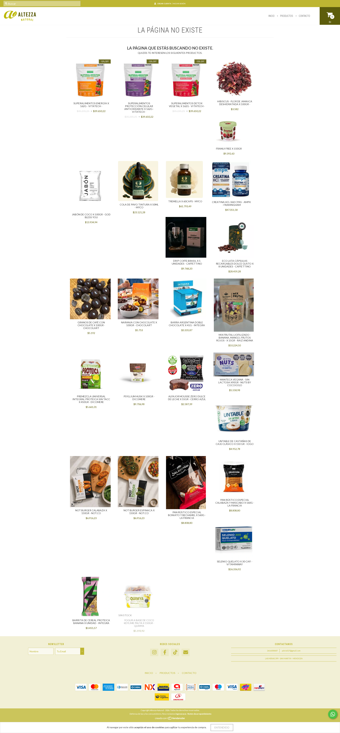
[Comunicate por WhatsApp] (332, 714)
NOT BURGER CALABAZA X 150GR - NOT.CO (91, 512)
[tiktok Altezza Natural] (175, 652)
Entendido (221, 727)
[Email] (186, 652)
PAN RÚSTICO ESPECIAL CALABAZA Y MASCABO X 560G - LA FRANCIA (234, 502)
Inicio (271, 16)
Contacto (304, 16)
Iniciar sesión (179, 3)
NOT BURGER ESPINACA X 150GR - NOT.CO (139, 512)
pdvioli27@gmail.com (291, 650)
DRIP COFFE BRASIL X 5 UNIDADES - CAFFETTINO (187, 262)
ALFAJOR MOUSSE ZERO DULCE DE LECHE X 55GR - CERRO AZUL (187, 398)
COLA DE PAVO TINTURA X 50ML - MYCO (139, 206)
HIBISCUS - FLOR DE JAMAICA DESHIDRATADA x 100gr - (234, 103)
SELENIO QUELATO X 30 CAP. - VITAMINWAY (234, 563)
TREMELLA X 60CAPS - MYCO (185, 201)
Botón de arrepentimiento (199, 714)
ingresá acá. (180, 714)
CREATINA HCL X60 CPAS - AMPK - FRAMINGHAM (231, 203)
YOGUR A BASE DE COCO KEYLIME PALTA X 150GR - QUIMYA (139, 623)
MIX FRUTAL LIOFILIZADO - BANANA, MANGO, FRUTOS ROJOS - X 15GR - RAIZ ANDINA (234, 337)
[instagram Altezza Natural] (154, 652)
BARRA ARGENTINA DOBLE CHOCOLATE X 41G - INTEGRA (187, 324)
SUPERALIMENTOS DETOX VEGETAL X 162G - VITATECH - (187, 105)
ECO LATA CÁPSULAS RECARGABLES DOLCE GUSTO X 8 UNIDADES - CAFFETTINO (235, 263)
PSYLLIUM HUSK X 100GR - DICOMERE (139, 398)
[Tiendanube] (170, 719)
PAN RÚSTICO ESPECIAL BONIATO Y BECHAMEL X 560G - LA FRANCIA (187, 515)
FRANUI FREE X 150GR (229, 148)
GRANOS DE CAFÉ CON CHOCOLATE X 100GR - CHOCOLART (91, 325)
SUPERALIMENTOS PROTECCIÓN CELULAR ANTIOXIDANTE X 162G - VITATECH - (139, 107)
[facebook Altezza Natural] (165, 652)
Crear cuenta (164, 3)
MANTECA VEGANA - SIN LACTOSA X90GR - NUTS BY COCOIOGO (234, 382)
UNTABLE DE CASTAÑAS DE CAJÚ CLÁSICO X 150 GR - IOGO (235, 442)
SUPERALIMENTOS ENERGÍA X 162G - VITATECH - (91, 105)
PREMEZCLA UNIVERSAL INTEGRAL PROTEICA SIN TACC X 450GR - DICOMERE (91, 399)
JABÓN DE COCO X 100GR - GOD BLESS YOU (91, 216)
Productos (286, 16)
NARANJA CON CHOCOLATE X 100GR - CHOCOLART (139, 324)
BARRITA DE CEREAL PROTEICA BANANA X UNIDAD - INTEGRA (91, 622)
